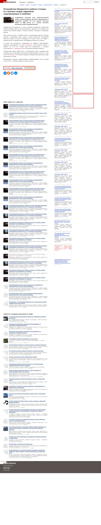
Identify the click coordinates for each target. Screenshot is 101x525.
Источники (34, 5)
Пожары (55, 5)
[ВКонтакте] (5, 73)
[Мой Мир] (15, 73)
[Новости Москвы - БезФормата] (8, 1)
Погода (40, 5)
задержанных (17, 48)
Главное (22, 5)
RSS (8, 470)
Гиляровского (29, 45)
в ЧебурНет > (63, 5)
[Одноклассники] (8, 73)
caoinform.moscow (9, 23)
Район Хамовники (17, 68)
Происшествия (48, 5)
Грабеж (12, 54)
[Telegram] (12, 73)
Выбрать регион (6, 468)
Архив (27, 5)
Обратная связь (6, 467)
